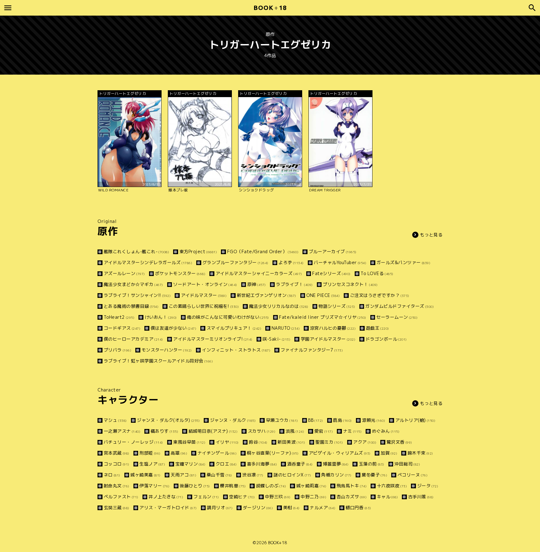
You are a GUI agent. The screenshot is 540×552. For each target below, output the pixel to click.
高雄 (179, 453)
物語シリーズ (336, 306)
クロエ (226, 464)
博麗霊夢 (335, 464)
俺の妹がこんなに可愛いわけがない (228, 317)
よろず (291, 262)
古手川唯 (421, 497)
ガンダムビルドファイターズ (399, 306)
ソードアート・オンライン (205, 284)
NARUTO (286, 328)
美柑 (291, 507)
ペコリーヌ (413, 475)
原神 (256, 284)
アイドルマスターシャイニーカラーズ (259, 273)
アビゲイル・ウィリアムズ (340, 453)
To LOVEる (377, 273)
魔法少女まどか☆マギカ (133, 284)
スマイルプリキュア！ (234, 328)
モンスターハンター (167, 350)
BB (315, 420)
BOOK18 (270, 7)
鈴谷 (258, 442)
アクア (364, 442)
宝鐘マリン (190, 464)
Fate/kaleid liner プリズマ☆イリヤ (322, 317)
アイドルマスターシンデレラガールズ (148, 262)
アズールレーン (124, 273)
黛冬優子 (374, 475)
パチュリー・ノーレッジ (133, 442)
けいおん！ (161, 317)
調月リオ (219, 507)
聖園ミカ (329, 442)
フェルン (206, 497)
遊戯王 (377, 328)
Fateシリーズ (331, 273)
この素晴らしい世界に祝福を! (204, 306)
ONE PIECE (323, 295)
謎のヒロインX (292, 475)
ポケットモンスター (180, 273)
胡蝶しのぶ (271, 486)
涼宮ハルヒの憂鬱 (333, 328)
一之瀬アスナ (122, 431)
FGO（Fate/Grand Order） (262, 251)
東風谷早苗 (189, 442)
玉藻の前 (371, 464)
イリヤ (227, 442)
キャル (387, 497)
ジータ (427, 486)
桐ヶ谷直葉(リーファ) (272, 453)
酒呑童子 (300, 464)
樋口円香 (358, 507)
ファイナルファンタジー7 (312, 350)
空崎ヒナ (242, 497)
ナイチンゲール (217, 453)
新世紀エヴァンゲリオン (266, 295)
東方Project (198, 251)
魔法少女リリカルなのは (278, 306)
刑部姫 (150, 453)
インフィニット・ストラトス (236, 350)
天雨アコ (183, 475)
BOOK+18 (277, 542)
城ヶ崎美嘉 (145, 475)
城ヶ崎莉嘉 (311, 486)
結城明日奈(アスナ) (213, 431)
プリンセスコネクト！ (350, 284)
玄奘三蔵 (116, 507)
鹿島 (342, 420)
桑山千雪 (219, 475)
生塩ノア (152, 464)
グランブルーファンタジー (235, 262)
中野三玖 (278, 497)
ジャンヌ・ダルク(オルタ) (168, 420)
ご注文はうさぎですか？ (379, 295)
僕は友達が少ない (173, 328)
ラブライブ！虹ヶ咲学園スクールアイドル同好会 (158, 361)
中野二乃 (313, 497)
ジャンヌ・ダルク (233, 420)
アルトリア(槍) (415, 420)
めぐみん (385, 431)
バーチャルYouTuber (340, 262)
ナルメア (322, 507)
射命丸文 (116, 486)
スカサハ (261, 431)
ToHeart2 (119, 317)
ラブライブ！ (294, 284)
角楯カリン (336, 475)
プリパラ (117, 350)
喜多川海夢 (262, 464)
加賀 (389, 453)
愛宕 (323, 431)
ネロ (112, 475)
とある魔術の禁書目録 (131, 306)
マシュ (115, 420)
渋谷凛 (252, 475)
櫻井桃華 (233, 486)
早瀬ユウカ (282, 420)
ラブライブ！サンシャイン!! (137, 295)
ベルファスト (121, 497)
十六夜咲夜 (392, 486)
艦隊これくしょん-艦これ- (136, 251)
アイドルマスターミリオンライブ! (212, 339)
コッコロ (116, 464)
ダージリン (258, 507)
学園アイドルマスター (328, 339)
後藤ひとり (195, 486)
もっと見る (431, 235)
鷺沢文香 (399, 442)
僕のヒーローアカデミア (133, 339)
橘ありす (164, 431)
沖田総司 (407, 464)
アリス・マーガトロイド (168, 507)
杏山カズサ (352, 497)
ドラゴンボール (386, 339)
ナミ (352, 431)
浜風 (295, 431)
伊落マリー (154, 486)
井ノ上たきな (165, 497)
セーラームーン (397, 317)
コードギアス (122, 328)
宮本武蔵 (116, 453)
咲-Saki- (276, 339)
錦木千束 (420, 453)
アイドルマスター (204, 295)
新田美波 (291, 442)
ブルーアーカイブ (333, 251)
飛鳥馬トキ (352, 486)
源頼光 (373, 420)
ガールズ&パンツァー (403, 262)
